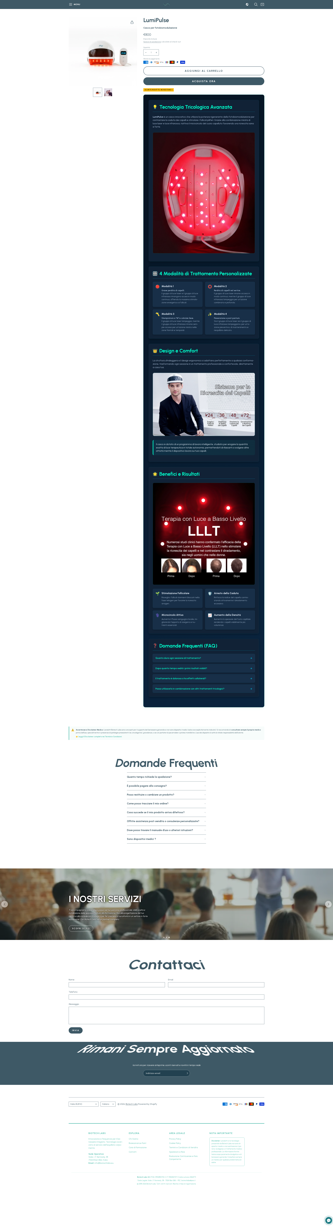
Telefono (73, 992)
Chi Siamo (133, 1139)
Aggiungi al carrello (204, 70)
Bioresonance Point (137, 1143)
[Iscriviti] (187, 1073)
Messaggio (74, 1004)
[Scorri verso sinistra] (4, 904)
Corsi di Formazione (138, 1147)
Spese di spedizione (152, 42)
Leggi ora (79, 906)
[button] (75, 4)
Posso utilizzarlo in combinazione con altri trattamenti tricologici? (189, 688)
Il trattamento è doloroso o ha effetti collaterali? (180, 678)
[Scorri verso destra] (328, 904)
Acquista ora (204, 81)
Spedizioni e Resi (177, 1152)
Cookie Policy (175, 1143)
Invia (75, 1030)
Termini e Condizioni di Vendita (183, 1147)
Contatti (132, 1152)
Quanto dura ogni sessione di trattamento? (178, 658)
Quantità (146, 47)
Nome (71, 979)
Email (170, 979)
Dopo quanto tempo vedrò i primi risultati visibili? (181, 668)
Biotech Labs (132, 1104)
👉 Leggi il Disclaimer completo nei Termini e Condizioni (99, 736)
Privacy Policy (175, 1139)
